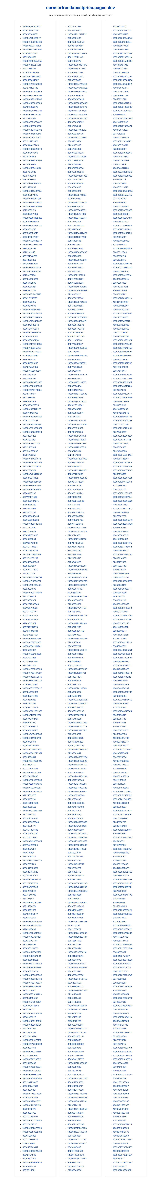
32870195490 (29, 179)
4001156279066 (30, 776)
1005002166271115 (77, 715)
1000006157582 (30, 263)
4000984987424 (121, 1113)
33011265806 (119, 780)
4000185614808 (30, 550)
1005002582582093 (32, 711)
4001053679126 (75, 248)
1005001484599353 (77, 638)
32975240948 (29, 894)
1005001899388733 (77, 615)
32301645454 (74, 998)
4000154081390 (30, 833)
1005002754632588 (122, 378)
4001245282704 (30, 615)
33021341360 (119, 390)
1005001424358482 (32, 130)
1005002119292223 (77, 1128)
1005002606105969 (32, 386)
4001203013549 (120, 91)
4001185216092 (120, 409)
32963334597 (74, 244)
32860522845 (120, 252)
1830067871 (118, 1158)
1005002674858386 (77, 921)
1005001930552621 (122, 879)
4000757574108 (75, 474)
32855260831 (74, 535)
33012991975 (119, 1044)
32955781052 (119, 726)
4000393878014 (121, 279)
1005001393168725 (122, 233)
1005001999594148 (77, 623)
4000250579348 (76, 329)
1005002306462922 (77, 88)
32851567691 (74, 642)
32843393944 (120, 631)
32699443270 (29, 722)
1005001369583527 (122, 340)
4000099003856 (121, 604)
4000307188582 (30, 730)
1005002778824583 (122, 1147)
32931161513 (119, 902)
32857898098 (74, 164)
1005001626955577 (122, 263)
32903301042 (74, 753)
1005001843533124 (32, 191)
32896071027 (29, 566)
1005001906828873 (32, 149)
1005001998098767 (122, 692)
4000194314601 (75, 818)
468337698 (28, 898)
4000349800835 (121, 761)
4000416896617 (120, 550)
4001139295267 (30, 558)
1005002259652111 (32, 38)
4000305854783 (121, 738)
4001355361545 (120, 317)
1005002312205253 (32, 963)
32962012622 (29, 891)
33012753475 (74, 929)
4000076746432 (30, 478)
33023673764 (119, 757)
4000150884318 (120, 1143)
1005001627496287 (32, 787)
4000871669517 (75, 45)
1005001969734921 (122, 351)
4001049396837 (121, 764)
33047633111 (29, 1009)
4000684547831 (76, 1113)
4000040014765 (121, 168)
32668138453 (119, 447)
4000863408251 (76, 1036)
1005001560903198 (122, 1047)
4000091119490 (120, 864)
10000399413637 (121, 214)
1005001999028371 (32, 1101)
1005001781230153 (122, 791)
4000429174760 (120, 443)
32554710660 (74, 229)
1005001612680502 (77, 91)
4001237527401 (120, 504)
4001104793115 (30, 1124)
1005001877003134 (122, 497)
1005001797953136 (32, 76)
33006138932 (29, 1166)
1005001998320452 (32, 979)
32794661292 (74, 592)
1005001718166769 (32, 554)
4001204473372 (75, 179)
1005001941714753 (77, 608)
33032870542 (74, 30)
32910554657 (74, 994)
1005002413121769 (77, 1139)
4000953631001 (30, 34)
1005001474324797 (77, 768)
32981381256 (119, 405)
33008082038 (75, 1013)
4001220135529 (75, 856)
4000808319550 (30, 971)
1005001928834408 (32, 160)
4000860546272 (76, 325)
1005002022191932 (77, 34)
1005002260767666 (77, 822)
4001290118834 (30, 726)
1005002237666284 (77, 837)
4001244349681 (30, 1055)
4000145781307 (75, 263)
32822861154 (74, 684)
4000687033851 (76, 1025)
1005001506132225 (32, 654)
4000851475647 (121, 68)
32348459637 (74, 634)
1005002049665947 (32, 761)
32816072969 (29, 164)
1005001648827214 (77, 1101)
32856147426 (74, 485)
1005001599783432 (122, 344)
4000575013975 (75, 738)
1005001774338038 (32, 1093)
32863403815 (119, 768)
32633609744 (74, 1120)
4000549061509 (121, 684)
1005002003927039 (77, 722)
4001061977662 (120, 753)
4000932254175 (76, 133)
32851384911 (74, 351)
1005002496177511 (122, 665)
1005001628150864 (77, 688)
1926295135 (119, 596)
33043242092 (120, 646)
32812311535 (119, 784)
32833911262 (74, 810)
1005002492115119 (32, 267)
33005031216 (119, 600)
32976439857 (119, 432)
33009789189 (29, 742)
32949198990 (29, 493)
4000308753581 (76, 298)
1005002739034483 (122, 1162)
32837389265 (74, 466)
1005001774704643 (32, 749)
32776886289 (119, 979)
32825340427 (120, 26)
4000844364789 (121, 688)
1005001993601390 (32, 967)
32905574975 (119, 474)
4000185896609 (76, 830)
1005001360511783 (122, 925)
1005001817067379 (32, 772)
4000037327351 (30, 53)
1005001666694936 (32, 1162)
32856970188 (74, 799)
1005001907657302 (77, 585)
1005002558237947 (122, 508)
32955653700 (29, 795)
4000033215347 (121, 742)
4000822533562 (76, 501)
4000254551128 (30, 872)
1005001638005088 (122, 176)
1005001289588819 (77, 1005)
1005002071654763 (32, 994)
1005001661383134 (122, 42)
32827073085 (29, 172)
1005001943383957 (122, 849)
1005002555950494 (123, 455)
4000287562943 (31, 604)
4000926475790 (121, 1151)
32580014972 (74, 960)
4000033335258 (76, 336)
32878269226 (74, 497)
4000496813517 (75, 206)
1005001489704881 (122, 374)
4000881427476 (120, 940)
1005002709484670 (77, 65)
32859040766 (120, 1028)
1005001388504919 (77, 650)
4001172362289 (120, 424)
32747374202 (119, 198)
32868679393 (74, 191)
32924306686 (120, 451)
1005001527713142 (122, 749)
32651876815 (119, 260)
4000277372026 (76, 481)
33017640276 (119, 489)
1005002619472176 (32, 294)
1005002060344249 (123, 38)
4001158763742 (120, 1025)
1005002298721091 (122, 428)
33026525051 (119, 237)
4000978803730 (31, 340)
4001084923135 (120, 1090)
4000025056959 (31, 221)
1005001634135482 (122, 546)
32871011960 (119, 898)
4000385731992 (30, 684)
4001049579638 (30, 692)
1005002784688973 (122, 172)
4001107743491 (120, 1009)
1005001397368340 (122, 107)
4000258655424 (76, 99)
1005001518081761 (77, 673)
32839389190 (74, 1067)
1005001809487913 (122, 393)
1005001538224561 (122, 466)
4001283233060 (121, 1082)
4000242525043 (31, 325)
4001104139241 (30, 1036)
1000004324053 (76, 1166)
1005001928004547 (122, 1074)
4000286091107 (120, 221)
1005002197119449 (77, 1032)
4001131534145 (75, 665)
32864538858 (75, 894)
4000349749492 (76, 807)
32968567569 (29, 623)
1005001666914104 (32, 168)
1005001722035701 (77, 566)
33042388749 (74, 554)
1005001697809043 (122, 657)
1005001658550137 (32, 348)
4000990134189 (75, 654)
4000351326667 (121, 458)
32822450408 (120, 826)
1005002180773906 (77, 53)
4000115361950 (75, 524)
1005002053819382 (122, 382)
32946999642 (75, 1047)
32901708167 (119, 856)
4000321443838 (121, 776)
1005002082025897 (32, 753)
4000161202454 (75, 72)
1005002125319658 (122, 225)
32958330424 (29, 1090)
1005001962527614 (122, 810)
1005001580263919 (32, 1021)
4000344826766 (31, 145)
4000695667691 (76, 183)
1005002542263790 (77, 458)
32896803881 (29, 439)
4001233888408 (121, 1093)
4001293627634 (30, 634)
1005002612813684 (77, 902)
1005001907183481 (32, 937)
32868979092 (74, 604)
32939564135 (74, 814)
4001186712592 (30, 608)
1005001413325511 (32, 65)
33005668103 (74, 187)
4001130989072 (120, 627)
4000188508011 (75, 600)
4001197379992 (75, 332)
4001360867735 (121, 531)
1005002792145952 (122, 699)
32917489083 (74, 1002)
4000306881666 (76, 1044)
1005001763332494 (77, 1093)
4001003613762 (75, 520)
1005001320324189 (32, 925)
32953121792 (74, 416)
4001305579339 (30, 367)
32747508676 (119, 707)
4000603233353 (76, 42)
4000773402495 (31, 719)
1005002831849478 (122, 894)
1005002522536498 (123, 524)
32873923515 (74, 558)
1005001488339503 (32, 975)
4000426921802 (30, 960)
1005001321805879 (122, 1059)
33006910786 (29, 917)
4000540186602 (30, 868)
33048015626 (74, 1070)
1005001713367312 (77, 443)
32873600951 (29, 600)
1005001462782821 (77, 439)
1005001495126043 (122, 673)
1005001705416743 (122, 229)
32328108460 (29, 1063)
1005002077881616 (122, 814)
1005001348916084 (122, 711)
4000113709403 (30, 420)
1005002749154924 (32, 202)
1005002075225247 (122, 975)
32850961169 (29, 665)
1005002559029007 (77, 841)
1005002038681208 (32, 810)
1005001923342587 (122, 53)
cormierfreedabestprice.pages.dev (80, 7)
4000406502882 (121, 309)
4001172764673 (30, 627)
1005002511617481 (122, 439)
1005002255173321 (32, 351)
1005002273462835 (32, 321)
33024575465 (29, 1032)
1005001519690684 (32, 309)
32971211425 (74, 504)
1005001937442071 (77, 210)
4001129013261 (75, 340)
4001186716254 (75, 432)
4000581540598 (121, 1128)
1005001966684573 (77, 107)
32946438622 (75, 508)
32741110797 (74, 925)
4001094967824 (76, 390)
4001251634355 (120, 730)
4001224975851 (30, 141)
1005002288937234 (77, 757)
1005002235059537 (122, 1005)
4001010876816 (120, 539)
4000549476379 (121, 1132)
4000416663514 (75, 956)
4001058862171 (120, 680)
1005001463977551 (122, 103)
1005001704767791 (122, 321)
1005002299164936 (32, 784)
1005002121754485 (77, 826)
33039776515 (119, 715)
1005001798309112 (122, 887)
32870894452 (120, 1166)
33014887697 (119, 952)
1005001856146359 (122, 608)
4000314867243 (121, 1013)
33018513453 (29, 393)
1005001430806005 (77, 252)
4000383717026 (30, 696)
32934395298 (29, 436)
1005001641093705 (32, 738)
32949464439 (29, 1028)
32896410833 (29, 283)
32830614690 (119, 558)
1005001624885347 (32, 240)
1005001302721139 (77, 195)
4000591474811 (30, 940)
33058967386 (120, 592)
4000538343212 (76, 172)
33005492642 (75, 378)
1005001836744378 (77, 302)
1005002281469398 (77, 933)
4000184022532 (30, 803)
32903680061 (119, 983)
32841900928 (29, 1017)
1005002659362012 (32, 1132)
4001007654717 (75, 1086)
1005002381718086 (77, 156)
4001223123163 (75, 57)
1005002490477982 (32, 474)
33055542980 (120, 290)
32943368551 (74, 1135)
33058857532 (74, 271)
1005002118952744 (32, 485)
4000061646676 (76, 516)
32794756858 (29, 455)
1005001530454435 (32, 1013)
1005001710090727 (32, 581)
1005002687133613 (32, 1059)
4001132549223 (75, 742)
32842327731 (74, 944)
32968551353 (74, 940)
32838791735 (119, 719)
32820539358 (120, 921)
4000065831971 (120, 772)
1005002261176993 (32, 1070)
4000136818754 (75, 619)
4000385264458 (76, 631)
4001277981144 (30, 611)
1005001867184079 (32, 902)
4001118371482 (30, 497)
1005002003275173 (32, 225)
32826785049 (74, 696)
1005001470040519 (122, 298)
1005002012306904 (32, 1044)
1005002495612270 (77, 1028)
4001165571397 (120, 122)
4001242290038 (76, 225)
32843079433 (29, 248)
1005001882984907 (32, 424)
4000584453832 (76, 462)
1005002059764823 (32, 122)
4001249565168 (120, 634)
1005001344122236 (122, 642)
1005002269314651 (32, 183)
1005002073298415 (77, 114)
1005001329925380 (77, 1063)
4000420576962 (76, 546)
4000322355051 (121, 160)
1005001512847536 (32, 952)
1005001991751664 (32, 956)
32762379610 (119, 1002)
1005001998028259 (122, 1051)
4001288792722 (75, 1074)
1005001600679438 (32, 791)
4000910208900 (30, 619)
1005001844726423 (77, 84)
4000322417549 (30, 1086)
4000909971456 (30, 214)
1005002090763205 (32, 110)
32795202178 (29, 210)
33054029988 (75, 141)
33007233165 (74, 860)
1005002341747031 (77, 363)
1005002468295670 (122, 650)
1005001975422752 (122, 363)
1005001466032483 (32, 42)
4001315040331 (30, 631)
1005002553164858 (77, 1097)
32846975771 (29, 826)
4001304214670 (30, 1082)
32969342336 (120, 734)
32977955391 (29, 68)
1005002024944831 (77, 470)
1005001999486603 (32, 206)
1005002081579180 (32, 1040)
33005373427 (74, 971)
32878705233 (29, 512)
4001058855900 (76, 1051)
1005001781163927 (32, 332)
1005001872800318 (122, 57)
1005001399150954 (122, 481)
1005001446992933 (77, 478)
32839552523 (29, 807)
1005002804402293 (32, 218)
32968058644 (120, 1036)
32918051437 (74, 294)
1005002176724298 (32, 344)
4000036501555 (30, 948)
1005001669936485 (122, 416)
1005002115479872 (77, 849)
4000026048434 (31, 516)
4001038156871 (120, 145)
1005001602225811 (122, 830)
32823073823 (120, 1040)
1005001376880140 (32, 133)
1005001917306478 (77, 436)
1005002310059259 (77, 348)
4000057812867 (121, 206)
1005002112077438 (77, 527)
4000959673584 (121, 336)
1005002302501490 (77, 424)
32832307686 (120, 1078)
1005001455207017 (122, 929)
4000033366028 (121, 325)
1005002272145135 (32, 45)
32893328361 (29, 286)
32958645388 (29, 57)
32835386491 (29, 650)
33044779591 (29, 944)
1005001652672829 (32, 1128)
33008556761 (119, 833)
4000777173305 (75, 76)
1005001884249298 (122, 883)
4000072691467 (121, 611)
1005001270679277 (32, 26)
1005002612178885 (77, 137)
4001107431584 (30, 546)
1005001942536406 (77, 749)
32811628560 (119, 1120)
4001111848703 (30, 256)
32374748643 (29, 596)
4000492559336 (121, 1105)
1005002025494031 (122, 799)
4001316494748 (120, 65)
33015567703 (119, 566)
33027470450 (74, 550)
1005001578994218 (122, 1017)
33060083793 (29, 229)
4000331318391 (75, 428)
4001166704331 (30, 543)
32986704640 (120, 1116)
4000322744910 (30, 569)
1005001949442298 (77, 887)
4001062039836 (76, 152)
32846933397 (120, 149)
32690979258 (74, 868)
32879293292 (120, 891)
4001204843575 (30, 661)
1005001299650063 (32, 84)
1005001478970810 (77, 447)
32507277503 (119, 562)
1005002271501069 (77, 539)
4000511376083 (120, 703)
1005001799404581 (122, 76)
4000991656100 (30, 535)
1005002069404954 (123, 191)
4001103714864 (120, 367)
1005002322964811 (32, 585)
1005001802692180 (32, 1025)
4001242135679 (30, 1139)
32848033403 (29, 260)
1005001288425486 (77, 103)
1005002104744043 (77, 531)
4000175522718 (120, 302)
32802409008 (120, 244)
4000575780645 (76, 780)
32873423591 (119, 917)
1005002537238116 (77, 952)
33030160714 (119, 256)
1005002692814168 (32, 481)
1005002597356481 (77, 317)
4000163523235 (76, 283)
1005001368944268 (77, 883)
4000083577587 (30, 355)
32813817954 (74, 898)
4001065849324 (121, 875)
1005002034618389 (77, 669)
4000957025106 (76, 975)
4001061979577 (30, 914)
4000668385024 (121, 661)
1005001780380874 (32, 1067)
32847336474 (29, 470)
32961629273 (119, 527)
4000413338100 (30, 363)
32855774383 (119, 638)
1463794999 (29, 1143)
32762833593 (74, 983)
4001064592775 (75, 657)
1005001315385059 (32, 198)
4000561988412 (30, 1147)
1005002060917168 (122, 218)
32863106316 (29, 799)
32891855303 (74, 145)
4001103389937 (30, 1116)
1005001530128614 (122, 275)
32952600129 (119, 585)
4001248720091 (120, 971)
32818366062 (119, 485)
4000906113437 (75, 589)
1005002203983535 (32, 382)
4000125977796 (120, 45)
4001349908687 (76, 305)
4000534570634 (31, 329)
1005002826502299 (123, 118)
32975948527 (29, 378)
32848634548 (75, 879)
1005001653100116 (122, 677)
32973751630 (74, 455)
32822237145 (29, 447)
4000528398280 (31, 520)
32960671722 (29, 849)
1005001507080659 (32, 91)
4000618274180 (30, 336)
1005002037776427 (32, 688)
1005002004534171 (77, 321)
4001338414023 (120, 1063)
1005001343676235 (122, 554)
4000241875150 (120, 156)
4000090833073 (121, 573)
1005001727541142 (77, 420)
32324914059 (29, 187)
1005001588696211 (32, 371)
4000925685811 (75, 413)
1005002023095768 (122, 998)
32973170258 (74, 221)
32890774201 (74, 1105)
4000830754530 (121, 1101)
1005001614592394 (122, 1055)
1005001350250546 (32, 677)
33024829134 (119, 183)
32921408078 (74, 61)
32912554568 (29, 1155)
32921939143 (119, 179)
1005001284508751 (77, 218)
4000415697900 (76, 1116)
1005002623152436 (122, 872)
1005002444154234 (77, 776)
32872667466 (119, 283)
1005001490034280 (32, 416)
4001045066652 (30, 279)
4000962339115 (75, 707)
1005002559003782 (122, 581)
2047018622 (119, 133)
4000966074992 (76, 122)
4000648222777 (76, 1059)
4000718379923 (75, 267)
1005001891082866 (122, 152)
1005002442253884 (77, 891)
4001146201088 (30, 845)
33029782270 (29, 1109)
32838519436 (74, 80)
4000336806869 (121, 329)
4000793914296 (121, 512)
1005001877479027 (77, 401)
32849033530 (75, 692)
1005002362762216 (32, 680)
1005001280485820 (77, 761)
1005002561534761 (32, 646)
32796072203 (74, 1021)
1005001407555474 (122, 126)
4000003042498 (76, 745)
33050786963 (74, 256)
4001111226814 (120, 332)
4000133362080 (30, 30)
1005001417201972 (32, 458)
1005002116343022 (122, 654)
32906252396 (29, 910)
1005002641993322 (77, 787)
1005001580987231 (77, 260)
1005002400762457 (77, 990)
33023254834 (29, 118)
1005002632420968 (77, 1009)
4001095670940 (76, 397)
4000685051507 (121, 1086)
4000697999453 (76, 906)
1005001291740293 (32, 271)
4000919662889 (121, 1135)
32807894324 (74, 948)
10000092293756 (76, 275)
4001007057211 (120, 286)
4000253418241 (75, 493)
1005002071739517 (32, 466)
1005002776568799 (122, 267)
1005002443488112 (122, 84)
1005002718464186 (32, 489)
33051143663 (29, 990)
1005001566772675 (122, 1124)
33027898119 (74, 371)
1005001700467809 (32, 673)
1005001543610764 (122, 386)
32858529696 (29, 508)
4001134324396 (30, 830)
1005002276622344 (122, 948)
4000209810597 (121, 305)
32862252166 (74, 627)
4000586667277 (76, 986)
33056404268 (75, 719)
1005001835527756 (122, 195)
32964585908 (29, 401)
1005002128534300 (77, 118)
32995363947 (29, 757)
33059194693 (74, 573)
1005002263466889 (77, 290)
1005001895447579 (77, 374)
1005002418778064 (32, 390)
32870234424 (74, 677)
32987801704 (29, 864)
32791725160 (119, 845)
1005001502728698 (32, 1120)
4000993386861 (121, 994)
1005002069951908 (32, 780)
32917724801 (29, 1170)
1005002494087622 (32, 841)
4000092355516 (121, 72)
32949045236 (75, 1170)
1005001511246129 (32, 1105)
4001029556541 (75, 405)
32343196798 (119, 822)
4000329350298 (76, 1124)
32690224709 (29, 1113)
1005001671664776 (32, 1074)
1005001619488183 (32, 638)
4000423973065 (121, 271)
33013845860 (74, 1040)
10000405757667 (121, 956)
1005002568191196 (32, 986)
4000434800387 (76, 914)
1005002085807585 (122, 478)
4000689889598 (76, 711)
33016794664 (29, 156)
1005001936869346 (77, 355)
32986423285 (29, 657)
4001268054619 (30, 233)
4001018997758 (120, 95)
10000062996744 (76, 795)
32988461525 (74, 562)
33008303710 (29, 1047)
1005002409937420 (122, 837)
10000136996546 (76, 1155)
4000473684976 (121, 137)
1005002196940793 (77, 596)
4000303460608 (76, 803)
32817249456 (29, 531)
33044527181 (119, 722)
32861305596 (74, 240)
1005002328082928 (77, 699)
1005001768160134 (32, 879)
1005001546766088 (122, 470)
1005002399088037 (32, 428)
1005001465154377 (77, 382)
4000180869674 (75, 95)
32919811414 (29, 573)
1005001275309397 (122, 420)
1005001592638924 (32, 432)
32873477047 (29, 374)
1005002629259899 (32, 95)
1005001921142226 (32, 409)
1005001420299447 (77, 937)
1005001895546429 (32, 524)
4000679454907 (31, 80)
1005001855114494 (32, 114)
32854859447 (120, 371)
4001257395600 (76, 160)
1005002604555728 (77, 176)
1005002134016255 (77, 784)
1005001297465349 (77, 1132)
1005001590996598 (77, 569)
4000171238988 (75, 1055)
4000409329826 (121, 868)
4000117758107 (30, 298)
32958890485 (120, 906)
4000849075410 (30, 152)
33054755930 (120, 164)
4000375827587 (30, 237)
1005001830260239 (122, 914)
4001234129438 (30, 88)
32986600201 (119, 114)
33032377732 (74, 646)
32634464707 (29, 856)
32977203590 (29, 527)
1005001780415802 (32, 137)
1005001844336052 (77, 1109)
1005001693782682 (122, 933)
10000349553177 (76, 864)
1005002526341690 (32, 49)
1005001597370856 (122, 986)
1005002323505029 (123, 501)
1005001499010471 (77, 963)
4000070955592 (31, 1005)
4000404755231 (121, 577)
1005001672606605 (77, 967)
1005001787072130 (77, 68)
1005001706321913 (122, 963)
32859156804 (29, 539)
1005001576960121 (32, 1002)
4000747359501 (120, 359)
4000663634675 (31, 501)
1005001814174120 (122, 967)
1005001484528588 (77, 393)
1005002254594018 (32, 462)
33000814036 (29, 305)
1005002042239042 (77, 833)
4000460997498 (76, 313)
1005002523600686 (123, 436)
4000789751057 (120, 130)
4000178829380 (121, 401)
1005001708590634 (32, 669)
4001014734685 (120, 49)
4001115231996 (75, 367)
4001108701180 (30, 837)
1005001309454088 (32, 592)
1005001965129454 (77, 1158)
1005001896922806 (32, 99)
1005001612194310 (77, 214)
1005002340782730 (77, 1078)
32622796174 (29, 764)
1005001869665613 (122, 248)
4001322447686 (76, 1090)
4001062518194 (30, 875)
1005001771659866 (32, 642)
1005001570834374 (77, 764)
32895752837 (119, 807)
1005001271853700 (77, 110)
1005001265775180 (122, 619)
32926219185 (119, 569)
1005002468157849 (122, 615)
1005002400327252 (32, 61)
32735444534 (74, 26)
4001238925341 (120, 745)
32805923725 (74, 734)
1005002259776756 (77, 979)
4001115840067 (75, 344)
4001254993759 (76, 772)
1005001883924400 (32, 1151)
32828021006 (29, 589)
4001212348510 (75, 1151)
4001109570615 (75, 489)
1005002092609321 (122, 1170)
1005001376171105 (32, 443)
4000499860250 (121, 852)
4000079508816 (76, 49)
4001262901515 (120, 1097)
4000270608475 (76, 875)
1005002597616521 (122, 910)
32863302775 (29, 290)
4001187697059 (75, 543)
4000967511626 (30, 195)
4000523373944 (31, 822)
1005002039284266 (32, 244)
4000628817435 (75, 917)
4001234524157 (30, 998)
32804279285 (29, 359)
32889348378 (74, 409)
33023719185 (29, 397)
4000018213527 (120, 187)
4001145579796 (120, 937)
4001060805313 (120, 535)
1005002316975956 (122, 944)
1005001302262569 (122, 493)
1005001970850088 (32, 103)
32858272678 (119, 99)
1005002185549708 (32, 317)
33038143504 (74, 451)
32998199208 (74, 1017)
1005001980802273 (77, 726)
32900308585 (120, 696)
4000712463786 (30, 413)
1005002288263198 (122, 397)
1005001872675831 (77, 1143)
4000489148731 (75, 910)
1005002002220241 (32, 921)
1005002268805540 (123, 520)
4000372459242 (76, 512)
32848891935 (74, 38)
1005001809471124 (122, 355)
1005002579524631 (122, 1155)
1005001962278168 (32, 1051)
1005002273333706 (77, 581)
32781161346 (29, 252)
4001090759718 (120, 34)
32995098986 (29, 1135)
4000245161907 (30, 1097)
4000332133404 (30, 707)
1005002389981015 (122, 543)
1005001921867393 (77, 730)
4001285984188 (30, 768)
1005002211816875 (122, 141)
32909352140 (74, 1162)
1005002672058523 (122, 110)
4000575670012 (121, 1109)
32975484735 (119, 990)
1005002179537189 (122, 795)
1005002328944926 (123, 960)
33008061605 (74, 359)
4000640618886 (121, 1021)
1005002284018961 (32, 933)
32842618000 (74, 611)
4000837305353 (121, 623)
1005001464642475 (77, 233)
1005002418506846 (32, 734)
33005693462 (120, 202)
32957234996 (74, 149)
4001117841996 (120, 818)
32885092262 (120, 294)
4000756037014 (121, 88)
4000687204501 (76, 309)
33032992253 (29, 814)
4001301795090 (30, 451)
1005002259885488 (123, 80)
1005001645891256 (77, 286)
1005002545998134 (122, 313)
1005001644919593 (77, 791)
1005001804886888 (32, 1078)
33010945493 (74, 1147)
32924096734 (29, 906)
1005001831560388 (32, 126)
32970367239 (119, 516)
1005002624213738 (32, 860)
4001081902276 (30, 107)
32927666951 (74, 661)
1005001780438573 (32, 983)
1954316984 (28, 852)
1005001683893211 (122, 30)
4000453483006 (31, 562)
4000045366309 (31, 72)
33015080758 (74, 872)
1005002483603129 (77, 577)
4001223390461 (75, 279)
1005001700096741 (122, 589)
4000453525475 (121, 669)
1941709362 (119, 841)
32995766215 (119, 1070)
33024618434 (119, 1067)
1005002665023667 (122, 1139)
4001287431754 (30, 883)
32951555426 (119, 860)
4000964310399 (121, 803)
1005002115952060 (32, 715)
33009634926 (29, 1158)
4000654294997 (31, 745)
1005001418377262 (77, 237)
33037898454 (74, 386)
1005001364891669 (122, 462)
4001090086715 (30, 818)
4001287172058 (30, 887)
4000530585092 (121, 240)
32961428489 (29, 929)
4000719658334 (76, 168)
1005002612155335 (77, 202)
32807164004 (74, 126)
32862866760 (29, 504)
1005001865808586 (32, 313)
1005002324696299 (32, 577)
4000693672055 (31, 405)
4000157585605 (76, 1082)
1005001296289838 (122, 210)
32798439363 (74, 198)
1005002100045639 (77, 845)
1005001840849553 (122, 348)
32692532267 (29, 302)
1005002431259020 (77, 703)
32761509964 (29, 176)
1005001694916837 (122, 1032)
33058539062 (29, 699)
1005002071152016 (77, 130)
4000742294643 (121, 413)
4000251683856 (121, 787)
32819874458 (74, 680)
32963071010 (74, 852)
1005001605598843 (122, 61)
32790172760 (29, 275)
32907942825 (29, 703)
